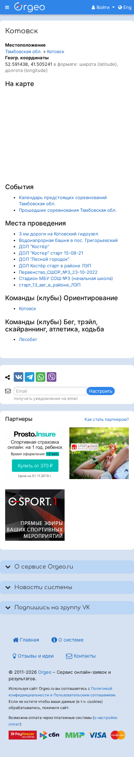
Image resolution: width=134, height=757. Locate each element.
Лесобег (28, 339)
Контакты (84, 656)
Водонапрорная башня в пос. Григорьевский (68, 240)
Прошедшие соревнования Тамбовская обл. (68, 210)
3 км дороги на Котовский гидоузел (58, 233)
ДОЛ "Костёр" (34, 246)
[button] (103, 7)
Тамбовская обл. (23, 51)
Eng (127, 7)
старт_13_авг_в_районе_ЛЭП (49, 285)
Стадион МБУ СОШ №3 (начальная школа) (66, 278)
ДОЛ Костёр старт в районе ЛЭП (55, 265)
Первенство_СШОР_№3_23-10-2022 (58, 272)
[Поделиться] (18, 377)
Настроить (100, 391)
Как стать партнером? (107, 419)
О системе (70, 640)
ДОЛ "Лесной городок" (44, 259)
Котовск (55, 51)
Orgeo (45, 672)
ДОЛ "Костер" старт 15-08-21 (51, 253)
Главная (29, 640)
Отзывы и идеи (35, 656)
